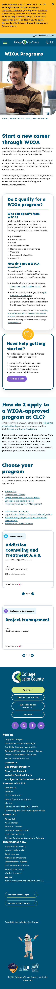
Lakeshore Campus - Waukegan (20, 743)
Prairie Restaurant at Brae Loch (20, 754)
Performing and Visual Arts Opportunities (25, 810)
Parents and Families (15, 850)
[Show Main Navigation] (5, 42)
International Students (16, 861)
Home (4, 119)
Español (8, 877)
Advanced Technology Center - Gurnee (23, 751)
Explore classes (9, 26)
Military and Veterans (15, 857)
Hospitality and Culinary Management (23, 504)
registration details (11, 20)
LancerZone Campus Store (18, 799)
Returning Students (14, 869)
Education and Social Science (19, 501)
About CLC (10, 819)
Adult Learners (12, 854)
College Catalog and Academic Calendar (25, 838)
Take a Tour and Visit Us (17, 758)
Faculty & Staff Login (19, 903)
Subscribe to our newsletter (28, 706)
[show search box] (52, 42)
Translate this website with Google (21, 922)
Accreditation (11, 822)
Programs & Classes (20, 119)
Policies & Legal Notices (17, 830)
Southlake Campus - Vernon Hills (20, 747)
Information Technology (17, 511)
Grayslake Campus (14, 739)
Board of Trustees (13, 826)
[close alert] (52, 3)
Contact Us (11, 762)
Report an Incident (15, 771)
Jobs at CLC (11, 787)
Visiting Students (13, 873)
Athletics (9, 791)
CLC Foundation (13, 795)
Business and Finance (15, 494)
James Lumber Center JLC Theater (21, 806)
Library (8, 803)
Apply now (28, 690)
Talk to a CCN (17, 379)
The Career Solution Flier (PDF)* (25, 286)
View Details (13, 584)
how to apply (37, 20)
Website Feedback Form (18, 775)
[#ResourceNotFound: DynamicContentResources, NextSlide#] (32, 593)
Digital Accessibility (14, 834)
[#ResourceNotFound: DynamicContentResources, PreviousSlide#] (23, 593)
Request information (28, 697)
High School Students (15, 846)
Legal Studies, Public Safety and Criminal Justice (28, 514)
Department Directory (17, 766)
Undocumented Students (17, 865)
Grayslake (6, 10)
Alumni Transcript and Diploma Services (24, 880)
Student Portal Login (44, 35)
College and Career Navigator (21, 429)
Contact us (28, 714)
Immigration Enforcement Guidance (25, 779)
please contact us (14, 323)
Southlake (42, 10)
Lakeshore (17, 10)
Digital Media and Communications (22, 497)
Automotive (10, 491)
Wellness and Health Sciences (19, 523)
